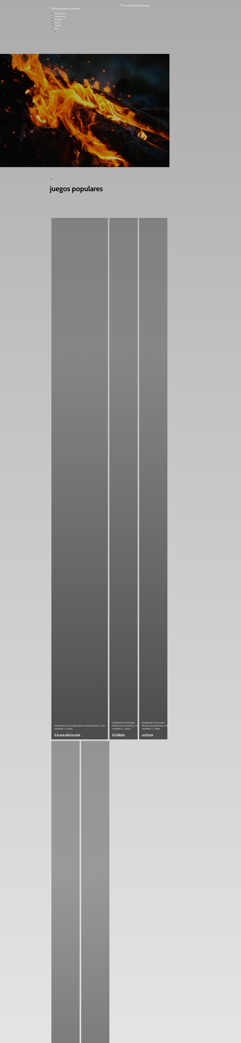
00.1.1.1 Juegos (66, 729)
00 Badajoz (58, 726)
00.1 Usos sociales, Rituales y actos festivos (79, 726)
